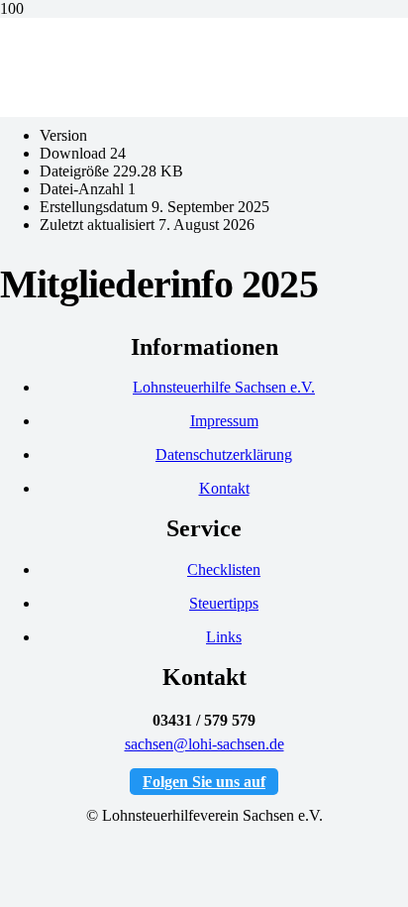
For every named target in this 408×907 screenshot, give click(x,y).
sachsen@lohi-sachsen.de (204, 744)
